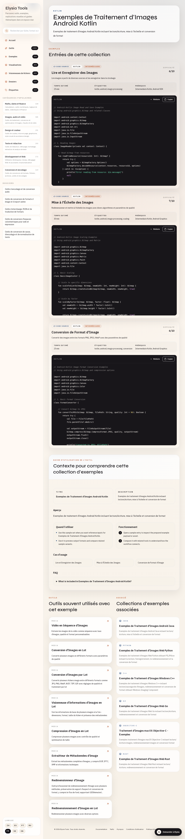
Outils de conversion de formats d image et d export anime (19, 200)
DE (15, 831)
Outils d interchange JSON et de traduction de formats (18, 210)
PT (22, 825)
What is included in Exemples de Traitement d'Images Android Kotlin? (95, 581)
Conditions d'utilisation (135, 829)
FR (8, 831)
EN (22, 831)
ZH (8, 825)
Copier (170, 99)
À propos (120, 829)
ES (15, 825)
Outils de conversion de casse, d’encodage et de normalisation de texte (19, 234)
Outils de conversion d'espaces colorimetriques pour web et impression (18, 222)
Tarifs (112, 829)
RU (30, 825)
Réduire (156, 99)
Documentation (101, 829)
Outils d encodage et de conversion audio (20, 190)
